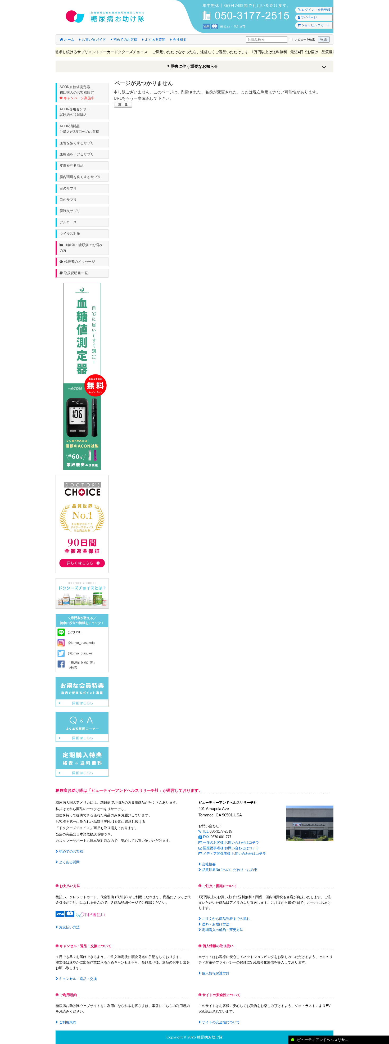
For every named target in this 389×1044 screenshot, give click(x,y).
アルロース (68, 222)
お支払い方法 (69, 927)
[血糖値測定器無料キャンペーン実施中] (82, 376)
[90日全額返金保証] (82, 523)
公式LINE (74, 632)
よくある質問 (154, 40)
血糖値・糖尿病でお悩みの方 (81, 247)
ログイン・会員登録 (315, 10)
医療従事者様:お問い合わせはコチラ (230, 848)
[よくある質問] (82, 726)
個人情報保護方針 (215, 973)
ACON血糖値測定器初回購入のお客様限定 (77, 92)
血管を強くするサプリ (77, 143)
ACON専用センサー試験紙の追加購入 (75, 112)
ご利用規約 (67, 1022)
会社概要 (179, 40)
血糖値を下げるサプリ (77, 154)
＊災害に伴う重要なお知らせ (192, 66)
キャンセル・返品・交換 (77, 979)
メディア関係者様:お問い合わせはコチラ (234, 854)
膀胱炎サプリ (70, 211)
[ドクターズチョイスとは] (82, 593)
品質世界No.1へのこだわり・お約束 (229, 870)
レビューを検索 (305, 39)
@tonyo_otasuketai (82, 643)
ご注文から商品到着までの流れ (225, 919)
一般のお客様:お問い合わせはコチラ (230, 842)
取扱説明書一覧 (75, 273)
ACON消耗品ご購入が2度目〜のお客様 (79, 129)
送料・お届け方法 (215, 924)
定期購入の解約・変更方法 (222, 930)
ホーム (68, 40)
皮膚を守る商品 (72, 166)
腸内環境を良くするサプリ (80, 177)
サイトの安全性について (220, 1022)
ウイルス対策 (70, 234)
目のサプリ (68, 188)
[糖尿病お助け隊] (194, 17)
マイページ (308, 17)
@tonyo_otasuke (80, 653)
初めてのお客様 (124, 40)
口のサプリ (68, 200)
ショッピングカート (315, 25)
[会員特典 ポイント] (82, 691)
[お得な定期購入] (82, 761)
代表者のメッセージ (79, 262)
